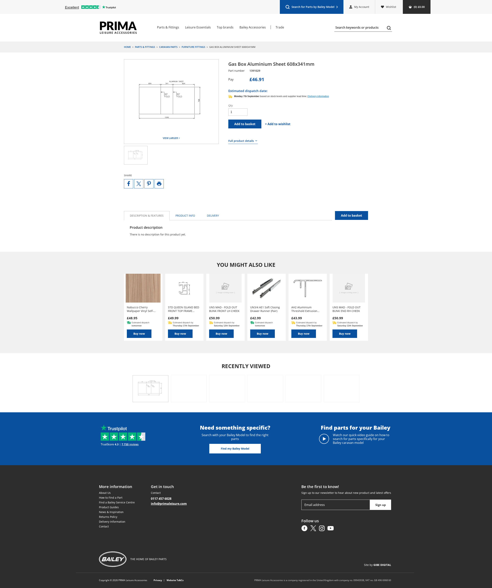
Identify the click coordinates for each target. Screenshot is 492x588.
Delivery (213, 215)
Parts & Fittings (168, 27)
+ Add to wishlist (277, 124)
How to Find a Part (110, 497)
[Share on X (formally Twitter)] (138, 183)
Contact (104, 526)
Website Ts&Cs (175, 580)
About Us (105, 493)
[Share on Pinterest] (149, 183)
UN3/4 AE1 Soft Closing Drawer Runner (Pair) (265, 309)
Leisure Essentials (198, 27)
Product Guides (109, 507)
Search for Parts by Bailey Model (309, 8)
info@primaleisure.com (169, 504)
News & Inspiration (111, 512)
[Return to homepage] (118, 28)
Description (147, 215)
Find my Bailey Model (235, 448)
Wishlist (391, 7)
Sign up (380, 505)
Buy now (139, 333)
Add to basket (244, 124)
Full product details (241, 141)
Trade (280, 27)
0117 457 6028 (161, 499)
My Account (361, 7)
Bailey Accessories (252, 27)
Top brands (225, 27)
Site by (377, 565)
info (185, 215)
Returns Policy (108, 517)
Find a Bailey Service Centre (117, 502)
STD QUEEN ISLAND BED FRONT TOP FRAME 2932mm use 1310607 (183, 309)
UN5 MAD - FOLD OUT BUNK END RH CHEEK (346, 309)
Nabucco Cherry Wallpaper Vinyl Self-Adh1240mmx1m (140, 309)
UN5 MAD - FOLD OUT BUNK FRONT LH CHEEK (224, 309)
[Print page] (159, 183)
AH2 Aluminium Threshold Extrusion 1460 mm (304, 309)
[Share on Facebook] (128, 183)
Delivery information (318, 96)
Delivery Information (112, 521)
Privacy (158, 580)
